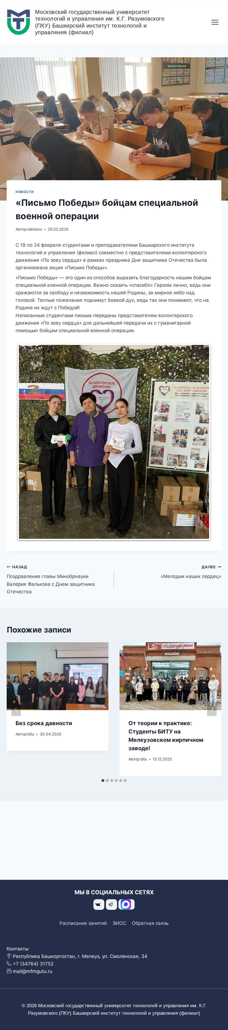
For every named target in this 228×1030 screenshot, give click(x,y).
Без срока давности (44, 723)
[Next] (201, 442)
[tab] (102, 780)
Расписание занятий (83, 923)
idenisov (35, 229)
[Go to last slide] (16, 709)
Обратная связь (150, 923)
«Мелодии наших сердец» (191, 572)
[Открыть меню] (214, 22)
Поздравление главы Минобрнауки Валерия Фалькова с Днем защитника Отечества (51, 579)
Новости (25, 192)
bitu (31, 734)
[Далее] (212, 709)
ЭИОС (119, 923)
